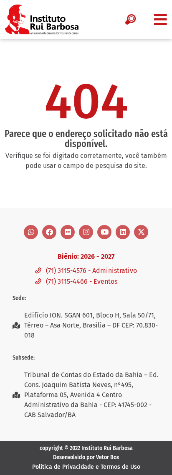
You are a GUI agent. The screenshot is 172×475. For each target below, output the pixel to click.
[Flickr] (68, 232)
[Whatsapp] (31, 232)
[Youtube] (104, 232)
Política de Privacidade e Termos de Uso (86, 466)
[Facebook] (49, 232)
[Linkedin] (123, 232)
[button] (160, 19)
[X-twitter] (141, 232)
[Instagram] (86, 232)
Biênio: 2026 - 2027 (86, 256)
